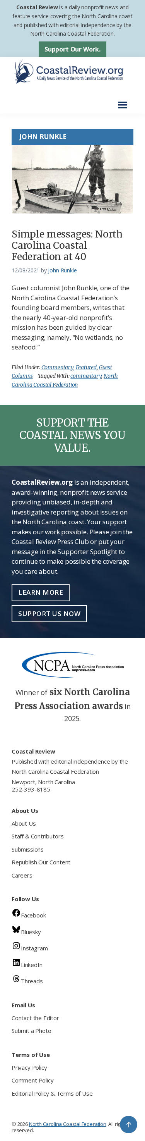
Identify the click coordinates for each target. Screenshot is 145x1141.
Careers (22, 875)
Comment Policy (32, 1080)
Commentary (57, 367)
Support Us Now (49, 613)
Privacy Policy (29, 1067)
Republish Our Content (41, 862)
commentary (85, 375)
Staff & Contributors (37, 836)
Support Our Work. (72, 49)
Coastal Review (37, 7)
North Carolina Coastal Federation (55, 771)
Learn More (40, 592)
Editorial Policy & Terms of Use (52, 1093)
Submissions (28, 849)
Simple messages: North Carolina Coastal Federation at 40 (67, 245)
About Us (24, 823)
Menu (124, 101)
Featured (86, 367)
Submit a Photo (31, 1030)
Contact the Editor (35, 1018)
